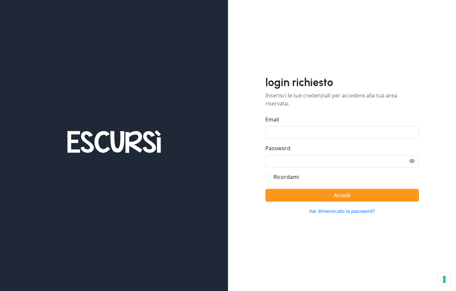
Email (272, 119)
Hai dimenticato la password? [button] (342, 211)
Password (277, 148)
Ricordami (286, 177)
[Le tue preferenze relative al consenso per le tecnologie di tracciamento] (444, 279)
